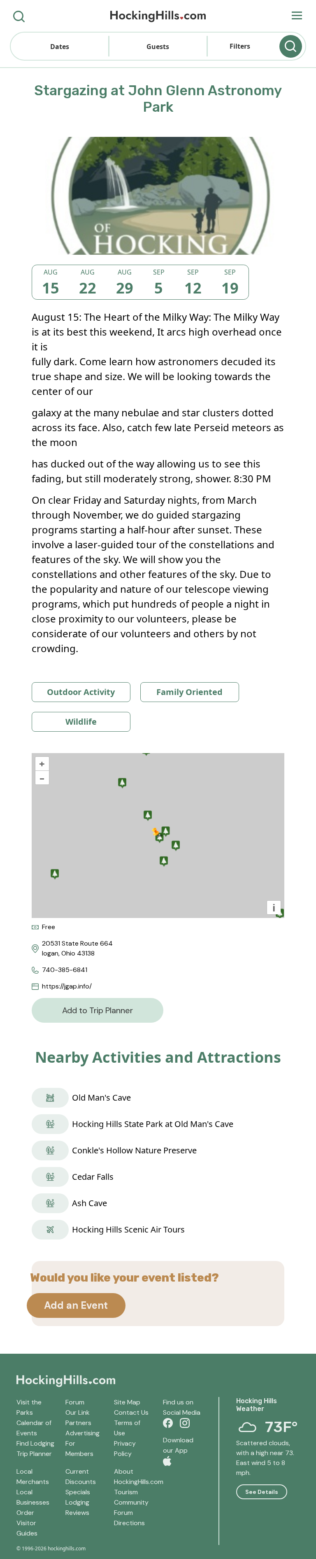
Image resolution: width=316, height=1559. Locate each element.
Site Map (127, 1402)
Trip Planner (34, 1453)
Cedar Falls (93, 1176)
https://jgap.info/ (67, 986)
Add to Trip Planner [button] (97, 1010)
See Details (261, 1492)
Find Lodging (35, 1443)
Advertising (82, 1433)
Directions (129, 1523)
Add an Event (76, 1305)
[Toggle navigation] (297, 16)
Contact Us (131, 1412)
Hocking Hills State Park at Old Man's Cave (152, 1123)
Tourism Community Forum (131, 1502)
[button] (60, 46)
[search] (19, 16)
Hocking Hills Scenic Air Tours (128, 1229)
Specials (77, 1492)
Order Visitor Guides (26, 1523)
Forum (74, 1402)
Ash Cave (89, 1203)
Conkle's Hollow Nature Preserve (134, 1150)
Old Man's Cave (101, 1097)
